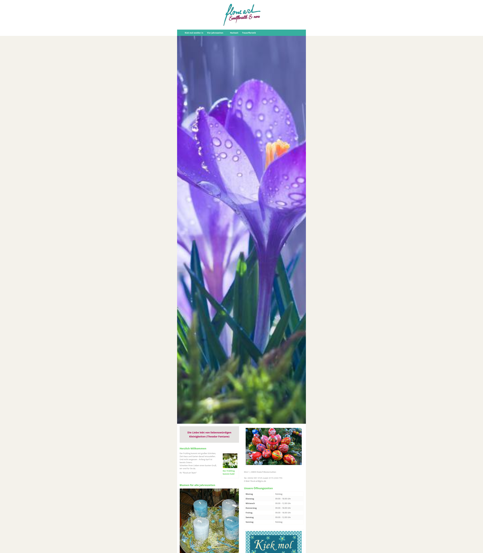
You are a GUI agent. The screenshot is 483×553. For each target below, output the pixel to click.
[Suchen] (303, 33)
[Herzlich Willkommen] (180, 33)
